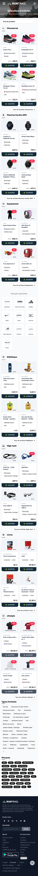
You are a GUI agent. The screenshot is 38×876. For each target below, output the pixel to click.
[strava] (17, 821)
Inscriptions (24, 847)
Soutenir (23, 858)
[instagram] (13, 821)
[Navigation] (4, 4)
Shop (22, 852)
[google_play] (25, 821)
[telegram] (21, 821)
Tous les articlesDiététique (23, 440)
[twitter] (8, 821)
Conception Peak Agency (11, 868)
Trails (4, 840)
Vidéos (22, 855)
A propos (23, 840)
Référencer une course (27, 842)
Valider (26, 829)
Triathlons (5, 842)
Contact (23, 837)
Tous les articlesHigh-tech (23, 529)
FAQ (18, 865)
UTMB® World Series (9, 850)
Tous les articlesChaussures (23, 109)
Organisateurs (25, 845)
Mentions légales (8, 865)
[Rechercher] (32, 863)
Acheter (11, 65)
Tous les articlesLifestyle (24, 697)
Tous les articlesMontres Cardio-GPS (20, 198)
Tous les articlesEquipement (23, 285)
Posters (22, 850)
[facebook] (4, 821)
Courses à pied (7, 837)
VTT (3, 845)
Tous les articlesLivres (25, 610)
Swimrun (5, 847)
